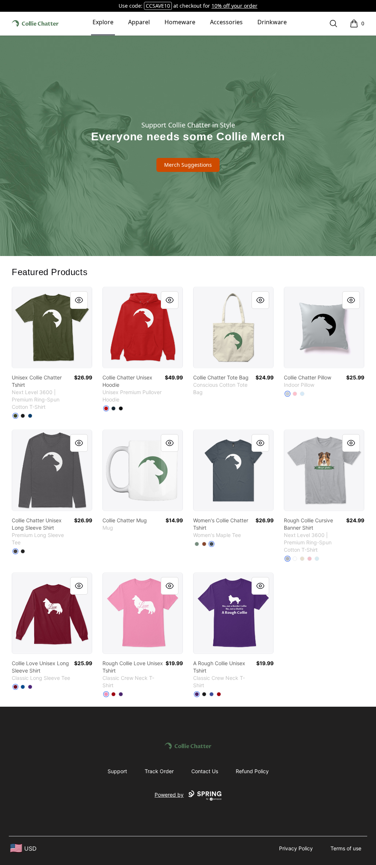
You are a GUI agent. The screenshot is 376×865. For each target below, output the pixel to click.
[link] (52, 327)
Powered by (169, 795)
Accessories (226, 22)
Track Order (159, 771)
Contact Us (204, 771)
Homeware (179, 22)
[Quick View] (79, 300)
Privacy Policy (296, 848)
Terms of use (345, 848)
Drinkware (272, 22)
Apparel (139, 22)
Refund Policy (252, 771)
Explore (103, 22)
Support (117, 771)
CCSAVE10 (158, 5)
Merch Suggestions (188, 164)
